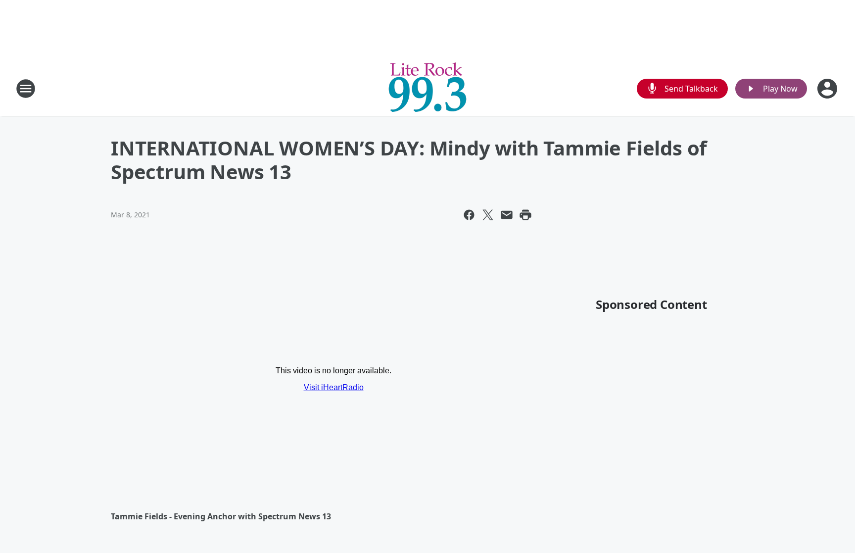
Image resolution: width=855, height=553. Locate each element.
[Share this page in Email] (507, 215)
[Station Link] (427, 88)
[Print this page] (525, 215)
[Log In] (828, 89)
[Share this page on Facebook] (469, 215)
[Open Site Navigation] (26, 89)
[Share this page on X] (488, 215)
